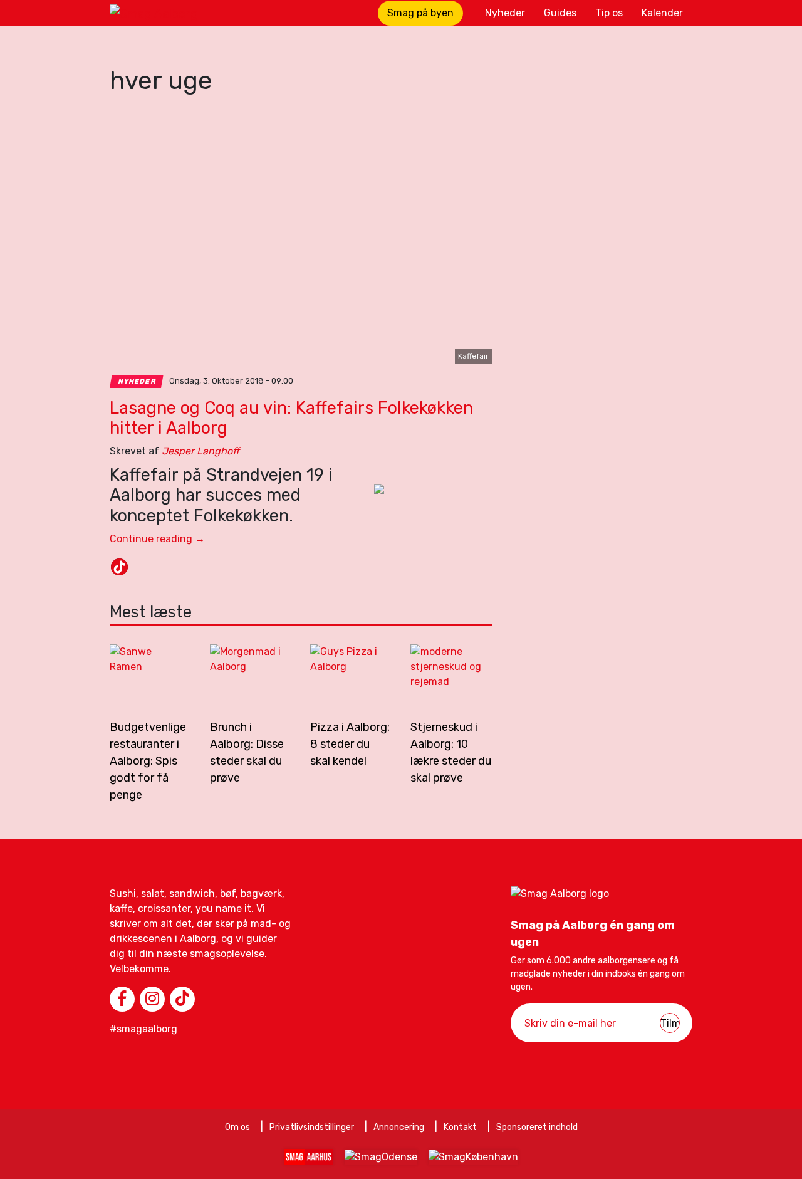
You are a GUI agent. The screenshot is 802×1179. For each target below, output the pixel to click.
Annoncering (398, 1127)
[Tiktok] (119, 566)
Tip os (609, 13)
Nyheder (505, 13)
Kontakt (460, 1127)
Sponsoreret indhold (537, 1127)
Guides (560, 13)
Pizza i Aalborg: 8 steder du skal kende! (350, 744)
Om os (237, 1127)
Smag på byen (420, 13)
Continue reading (157, 539)
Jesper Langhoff (200, 451)
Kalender (662, 13)
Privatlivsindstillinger (311, 1127)
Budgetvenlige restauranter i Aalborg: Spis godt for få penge (148, 761)
